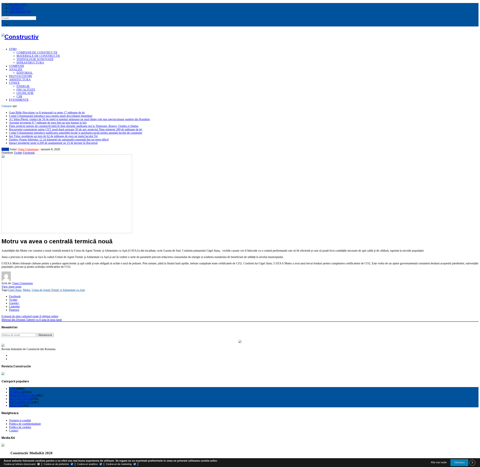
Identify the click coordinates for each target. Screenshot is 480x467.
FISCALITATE (25, 89)
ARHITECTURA (20, 79)
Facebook (29, 152)
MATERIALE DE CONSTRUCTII (38, 55)
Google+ (14, 303)
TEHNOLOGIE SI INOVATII (34, 59)
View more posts (11, 286)
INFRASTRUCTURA (30, 62)
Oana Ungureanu (28, 149)
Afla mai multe (439, 462)
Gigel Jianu (14, 290)
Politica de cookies (20, 427)
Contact (13, 430)
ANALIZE (15, 69)
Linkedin (14, 306)
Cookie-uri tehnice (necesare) (19, 464)
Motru (26, 290)
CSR (19, 96)
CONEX (14, 82)
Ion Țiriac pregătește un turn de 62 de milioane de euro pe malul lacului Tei (53, 136)
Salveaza (459, 462)
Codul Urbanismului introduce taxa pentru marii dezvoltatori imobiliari (50, 115)
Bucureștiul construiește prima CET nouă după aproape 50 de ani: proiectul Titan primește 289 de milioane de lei (75, 129)
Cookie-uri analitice (87, 464)
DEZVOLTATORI (20, 76)
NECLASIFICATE (20, 402)
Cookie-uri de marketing (119, 464)
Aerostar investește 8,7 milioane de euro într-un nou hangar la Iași (48, 122)
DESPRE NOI (18, 4)
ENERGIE (23, 86)
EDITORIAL (24, 72)
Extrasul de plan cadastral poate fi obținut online (30, 316)
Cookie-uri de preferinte (56, 464)
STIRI (12, 49)
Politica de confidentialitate (25, 423)
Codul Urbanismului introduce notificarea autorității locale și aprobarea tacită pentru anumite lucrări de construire (75, 132)
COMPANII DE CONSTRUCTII (36, 52)
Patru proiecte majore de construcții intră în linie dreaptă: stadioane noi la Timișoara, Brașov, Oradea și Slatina (73, 126)
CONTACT (16, 8)
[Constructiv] (20, 36)
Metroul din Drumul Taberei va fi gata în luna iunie (32, 319)
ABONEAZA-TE (20, 11)
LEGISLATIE (25, 93)
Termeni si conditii (20, 420)
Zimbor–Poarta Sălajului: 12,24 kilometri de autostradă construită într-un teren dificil (59, 139)
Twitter (18, 152)
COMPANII (16, 66)
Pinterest (14, 309)
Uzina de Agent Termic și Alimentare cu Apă (58, 290)
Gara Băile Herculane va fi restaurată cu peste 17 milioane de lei (47, 112)
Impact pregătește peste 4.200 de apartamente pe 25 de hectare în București (53, 142)
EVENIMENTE (19, 99)
